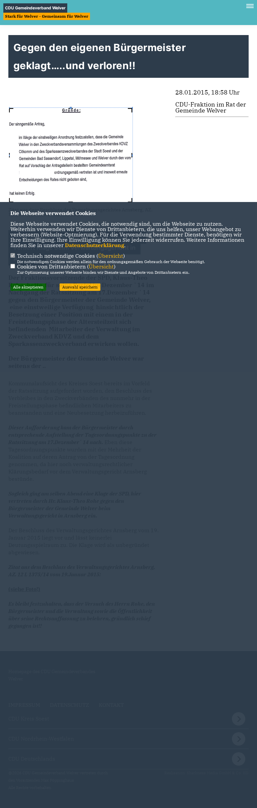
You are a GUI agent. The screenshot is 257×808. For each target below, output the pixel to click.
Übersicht (110, 255)
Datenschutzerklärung (94, 245)
